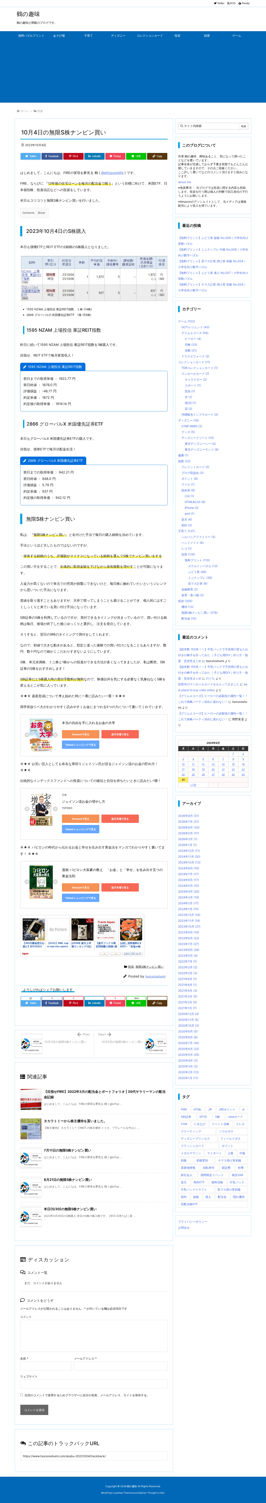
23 (243, 769)
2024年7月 (188, 874)
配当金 (188, 618)
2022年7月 (187, 961)
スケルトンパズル (203, 566)
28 (223, 774)
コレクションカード (194, 362)
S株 (217, 1116)
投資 (40, 111)
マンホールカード (195, 373)
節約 (186, 525)
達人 (208, 1197)
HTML (197, 1109)
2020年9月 (188, 1031)
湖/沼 (190, 403)
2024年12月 (189, 850)
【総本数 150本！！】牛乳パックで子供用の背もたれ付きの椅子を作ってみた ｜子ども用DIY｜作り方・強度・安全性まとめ (213, 655)
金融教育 (189, 589)
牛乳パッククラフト (194, 1189)
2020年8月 (188, 1037)
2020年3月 (188, 1066)
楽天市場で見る (120, 734)
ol (243, 1109)
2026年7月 (188, 821)
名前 (24, 1358)
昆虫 (190, 391)
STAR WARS (191, 426)
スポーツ (193, 385)
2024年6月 (188, 880)
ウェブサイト (29, 1376)
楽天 (186, 519)
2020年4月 (188, 1060)
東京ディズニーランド (202, 449)
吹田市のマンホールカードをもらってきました (208, 684)
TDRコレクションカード (199, 368)
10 (183, 764)
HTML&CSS (195, 502)
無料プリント (197, 560)
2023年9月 (188, 932)
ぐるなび (199, 1124)
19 (203, 769)
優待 (187, 607)
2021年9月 (187, 979)
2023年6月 (188, 949)
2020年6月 (188, 1049)
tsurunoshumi (155, 976)
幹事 (241, 1167)
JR (210, 1109)
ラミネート (214, 1153)
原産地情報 (188, 1167)
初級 (184, 1160)
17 (183, 769)
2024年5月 (188, 885)
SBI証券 (186, 1116)
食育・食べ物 (192, 595)
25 (193, 774)
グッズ (188, 432)
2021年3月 (187, 996)
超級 (196, 1197)
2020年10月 (188, 1025)
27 (213, 774)
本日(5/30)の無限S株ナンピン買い (70, 1209)
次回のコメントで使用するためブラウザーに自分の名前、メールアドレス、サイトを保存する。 (87, 1395)
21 (223, 769)
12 (203, 764)
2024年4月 (188, 891)
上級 (230, 1153)
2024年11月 (189, 856)
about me (184, 182)
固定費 (226, 1167)
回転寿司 (208, 1167)
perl (189, 513)
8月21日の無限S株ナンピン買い (68, 1180)
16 (243, 764)
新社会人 (186, 1175)
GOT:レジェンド (195, 327)
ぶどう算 (197, 572)
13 (213, 764)
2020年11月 (188, 1019)
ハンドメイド (192, 542)
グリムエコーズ (194, 333)
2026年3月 (187, 839)
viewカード (235, 1116)
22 (233, 769)
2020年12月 (188, 1014)
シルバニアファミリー (198, 537)
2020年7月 (188, 1043)
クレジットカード (195, 467)
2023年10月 (189, 926)
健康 (183, 455)
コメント (26, 1316)
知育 (188, 554)
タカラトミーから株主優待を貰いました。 (75, 1121)
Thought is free (156, 1492)
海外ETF (198, 1182)
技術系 (188, 490)
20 (213, 769)
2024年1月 (188, 909)
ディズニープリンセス (195, 1138)
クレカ (240, 1124)
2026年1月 (187, 845)
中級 (242, 1153)
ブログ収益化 (192, 473)
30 (243, 774)
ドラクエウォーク (195, 356)
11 (193, 764)
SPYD (203, 1116)
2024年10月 (189, 862)
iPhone (191, 507)
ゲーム (186, 321)
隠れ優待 (239, 1197)
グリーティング (191, 1131)
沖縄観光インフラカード (199, 414)
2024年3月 (188, 897)
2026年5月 (188, 833)
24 (183, 774)
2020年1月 (188, 1078)
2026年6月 (189, 827)
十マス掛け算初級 (229, 1160)
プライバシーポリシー (192, 1221)
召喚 (191, 344)
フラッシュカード (192, 1146)
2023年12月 (189, 915)
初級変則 (202, 1160)
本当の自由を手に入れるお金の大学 (88, 723)
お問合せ (184, 1227)
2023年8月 (188, 938)
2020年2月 (188, 1072)
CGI (189, 496)
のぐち (210, 678)
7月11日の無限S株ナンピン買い (67, 1150)
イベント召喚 (220, 1124)
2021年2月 (187, 1002)
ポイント (189, 478)
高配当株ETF (189, 1204)
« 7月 (193, 784)
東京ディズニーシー (200, 443)
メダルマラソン (191, 1153)
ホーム (24, 111)
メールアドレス (85, 1358)
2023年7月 (188, 944)
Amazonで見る (80, 734)
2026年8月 (188, 815)
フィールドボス (230, 1138)
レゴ (186, 548)
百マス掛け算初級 (229, 1189)
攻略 (191, 350)
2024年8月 (188, 868)
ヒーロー (193, 338)
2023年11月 (189, 920)
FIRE (184, 1109)
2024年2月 (188, 903)
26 (203, 774)
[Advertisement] (133, 71)
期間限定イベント (212, 1175)
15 (233, 764)
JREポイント (227, 1109)
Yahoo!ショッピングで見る (80, 744)
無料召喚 (217, 1182)
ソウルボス (226, 1131)
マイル (188, 484)
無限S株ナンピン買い (149, 966)
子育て (186, 531)
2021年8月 (187, 984)
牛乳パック (237, 1182)
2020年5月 (188, 1054)
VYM (184, 1124)
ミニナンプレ (200, 577)
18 (193, 769)
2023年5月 (188, 955)
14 (223, 764)
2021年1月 (187, 1008)
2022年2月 (187, 973)
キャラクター (196, 379)
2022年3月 (187, 967)
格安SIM (237, 1175)
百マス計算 (197, 583)
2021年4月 (187, 990)
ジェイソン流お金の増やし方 (83, 801)
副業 (184, 461)
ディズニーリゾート (197, 438)
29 (233, 774)
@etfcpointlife (112, 173)
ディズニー (188, 420)
